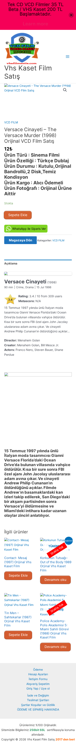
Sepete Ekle (17, 215)
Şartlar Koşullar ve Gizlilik (38, 705)
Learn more (35, 23)
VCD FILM (11, 122)
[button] (65, 90)
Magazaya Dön (20, 240)
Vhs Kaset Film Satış (28, 72)
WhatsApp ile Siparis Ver (29, 228)
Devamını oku (55, 580)
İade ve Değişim (38, 695)
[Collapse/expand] (71, 15)
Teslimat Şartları (38, 700)
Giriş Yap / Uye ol (38, 688)
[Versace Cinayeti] (38, 273)
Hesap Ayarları (38, 674)
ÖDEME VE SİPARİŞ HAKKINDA (38, 709)
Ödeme (38, 669)
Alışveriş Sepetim (38, 684)
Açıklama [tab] (10, 263)
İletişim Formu (38, 679)
